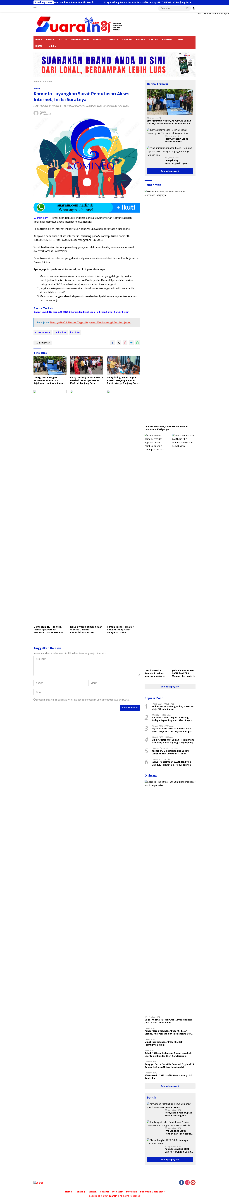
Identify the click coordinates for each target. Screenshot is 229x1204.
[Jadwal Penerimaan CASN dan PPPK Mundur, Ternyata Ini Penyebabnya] (184, 551)
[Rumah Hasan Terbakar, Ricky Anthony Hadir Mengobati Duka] (123, 507)
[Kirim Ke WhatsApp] (137, 342)
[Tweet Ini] (119, 342)
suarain (113, 1195)
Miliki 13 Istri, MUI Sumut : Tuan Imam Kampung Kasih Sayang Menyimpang (173, 741)
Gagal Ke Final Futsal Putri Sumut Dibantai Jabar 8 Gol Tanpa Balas (168, 1021)
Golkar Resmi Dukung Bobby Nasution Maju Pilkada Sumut (173, 708)
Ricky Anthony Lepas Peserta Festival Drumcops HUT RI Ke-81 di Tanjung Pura (112, 2)
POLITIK (62, 39)
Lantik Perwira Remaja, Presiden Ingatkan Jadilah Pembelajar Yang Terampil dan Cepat (156, 673)
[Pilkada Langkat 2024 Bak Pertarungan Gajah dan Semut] (170, 1141)
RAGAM (97, 39)
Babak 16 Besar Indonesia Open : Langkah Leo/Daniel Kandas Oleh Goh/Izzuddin (168, 1054)
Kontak (92, 1191)
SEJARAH (127, 39)
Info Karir (117, 1191)
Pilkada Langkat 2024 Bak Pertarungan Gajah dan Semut (178, 1150)
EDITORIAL (168, 39)
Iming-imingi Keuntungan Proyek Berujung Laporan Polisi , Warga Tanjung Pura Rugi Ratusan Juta (122, 380)
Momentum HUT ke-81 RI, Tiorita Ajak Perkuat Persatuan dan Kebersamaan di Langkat (49, 629)
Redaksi (43, 112)
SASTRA (153, 39)
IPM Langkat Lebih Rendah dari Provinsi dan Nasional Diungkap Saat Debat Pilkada (179, 1132)
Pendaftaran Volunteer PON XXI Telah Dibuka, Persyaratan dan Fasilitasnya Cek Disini (168, 1032)
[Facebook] (181, 1182)
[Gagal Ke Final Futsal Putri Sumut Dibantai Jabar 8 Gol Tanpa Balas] (170, 897)
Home (38, 39)
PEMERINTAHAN (80, 39)
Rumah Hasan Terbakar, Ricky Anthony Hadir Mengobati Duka (120, 629)
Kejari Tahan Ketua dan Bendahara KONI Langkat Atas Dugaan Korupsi (171, 730)
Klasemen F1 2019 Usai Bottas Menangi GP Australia (168, 1077)
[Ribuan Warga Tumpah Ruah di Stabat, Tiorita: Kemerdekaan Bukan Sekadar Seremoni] (86, 507)
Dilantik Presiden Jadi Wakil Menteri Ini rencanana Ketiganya (166, 428)
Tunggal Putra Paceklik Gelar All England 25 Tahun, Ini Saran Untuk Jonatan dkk (169, 1065)
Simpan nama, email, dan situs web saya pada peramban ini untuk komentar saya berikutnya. (83, 699)
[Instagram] (187, 1182)
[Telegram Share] (131, 342)
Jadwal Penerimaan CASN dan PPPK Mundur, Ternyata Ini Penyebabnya (184, 673)
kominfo (75, 332)
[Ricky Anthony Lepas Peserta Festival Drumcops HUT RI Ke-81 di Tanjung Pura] (86, 365)
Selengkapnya (169, 170)
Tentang (80, 1191)
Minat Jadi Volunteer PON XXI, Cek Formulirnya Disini (164, 1043)
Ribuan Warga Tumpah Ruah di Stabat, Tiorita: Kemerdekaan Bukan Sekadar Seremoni (86, 629)
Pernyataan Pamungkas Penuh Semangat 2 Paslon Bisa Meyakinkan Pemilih (178, 1114)
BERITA (50, 39)
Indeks (52, 46)
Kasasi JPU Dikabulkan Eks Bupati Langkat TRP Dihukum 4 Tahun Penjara (170, 752)
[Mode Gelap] (194, 8)
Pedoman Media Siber (152, 1191)
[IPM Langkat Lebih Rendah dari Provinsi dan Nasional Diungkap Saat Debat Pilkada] (170, 1123)
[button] (188, 8)
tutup (200, 13)
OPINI (181, 39)
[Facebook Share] (112, 342)
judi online (60, 332)
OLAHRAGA (112, 39)
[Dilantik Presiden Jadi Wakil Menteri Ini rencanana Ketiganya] (170, 307)
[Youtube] (193, 1182)
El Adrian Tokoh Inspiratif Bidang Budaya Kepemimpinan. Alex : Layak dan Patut (172, 719)
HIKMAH (39, 46)
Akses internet (43, 332)
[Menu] (35, 8)
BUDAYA (140, 39)
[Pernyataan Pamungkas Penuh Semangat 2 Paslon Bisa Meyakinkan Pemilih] (170, 1105)
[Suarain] (79, 23)
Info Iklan (131, 1191)
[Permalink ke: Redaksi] (35, 112)
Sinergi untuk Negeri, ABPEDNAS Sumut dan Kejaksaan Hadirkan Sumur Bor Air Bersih (81, 312)
